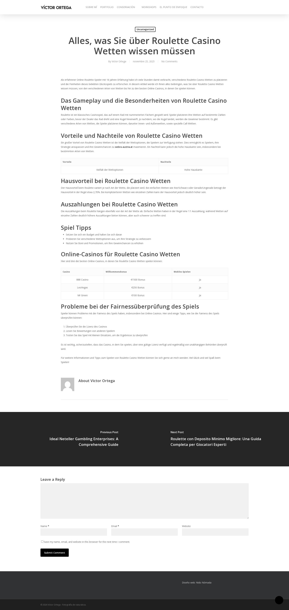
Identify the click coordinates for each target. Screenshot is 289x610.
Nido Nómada (203, 582)
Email (115, 526)
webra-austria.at (124, 146)
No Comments (169, 61)
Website (186, 526)
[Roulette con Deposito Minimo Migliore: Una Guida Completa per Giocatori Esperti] (216, 439)
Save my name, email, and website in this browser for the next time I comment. (87, 541)
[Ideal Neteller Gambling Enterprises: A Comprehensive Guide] (72, 439)
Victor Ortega (119, 61)
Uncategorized (145, 29)
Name (44, 526)
